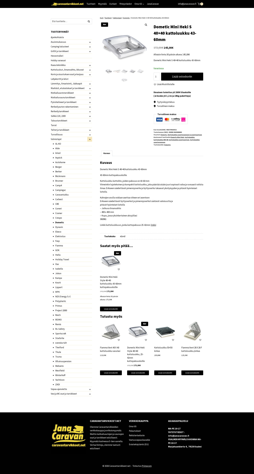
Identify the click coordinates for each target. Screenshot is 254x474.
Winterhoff (60, 375)
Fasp (57, 241)
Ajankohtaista (57, 37)
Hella (57, 254)
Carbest (59, 199)
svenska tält (61, 342)
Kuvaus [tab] (106, 153)
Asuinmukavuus (58, 41)
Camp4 (58, 185)
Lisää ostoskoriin (182, 76)
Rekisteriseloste (137, 435)
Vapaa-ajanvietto (59, 389)
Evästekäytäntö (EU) (139, 444)
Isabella (59, 268)
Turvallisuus (57, 134)
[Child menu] (89, 42)
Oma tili (132, 426)
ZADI (57, 384)
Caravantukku (62, 194)
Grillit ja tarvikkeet (60, 51)
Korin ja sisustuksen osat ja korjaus (67, 74)
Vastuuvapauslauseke (139, 439)
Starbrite (59, 338)
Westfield (60, 370)
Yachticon (59, 379)
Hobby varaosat (58, 60)
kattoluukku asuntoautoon (179, 140)
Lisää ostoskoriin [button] (111, 309)
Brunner (59, 180)
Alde (57, 148)
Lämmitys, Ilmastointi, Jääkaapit (66, 83)
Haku (89, 21)
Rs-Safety (60, 328)
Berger (58, 166)
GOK (57, 250)
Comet (58, 208)
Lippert (58, 287)
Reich (58, 315)
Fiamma (59, 245)
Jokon (58, 273)
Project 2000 (61, 310)
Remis (58, 324)
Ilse (57, 264)
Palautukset (135, 430)
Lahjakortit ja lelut (59, 79)
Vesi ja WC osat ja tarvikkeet (64, 393)
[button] (146, 24)
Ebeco (58, 231)
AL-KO (58, 143)
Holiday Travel (62, 259)
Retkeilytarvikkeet (60, 111)
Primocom (147, 465)
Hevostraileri (57, 55)
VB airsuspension (63, 361)
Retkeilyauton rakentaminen (64, 106)
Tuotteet (91, 3)
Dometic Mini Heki (177, 137)
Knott (58, 282)
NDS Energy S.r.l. (63, 296)
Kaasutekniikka (58, 65)
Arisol (58, 153)
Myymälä (102, 3)
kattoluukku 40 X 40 (161, 140)
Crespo (58, 217)
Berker (58, 171)
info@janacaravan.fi (187, 3)
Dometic (164, 135)
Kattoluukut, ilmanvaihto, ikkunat (67, 69)
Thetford (59, 347)
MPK (57, 291)
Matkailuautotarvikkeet (62, 92)
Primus (58, 305)
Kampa (58, 278)
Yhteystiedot (125, 3)
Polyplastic (60, 301)
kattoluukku (189, 137)
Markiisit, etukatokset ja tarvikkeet (68, 88)
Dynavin (59, 227)
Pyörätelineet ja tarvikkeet (63, 102)
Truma (58, 356)
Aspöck (58, 157)
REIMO (58, 319)
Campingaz (60, 190)
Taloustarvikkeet (59, 120)
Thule (58, 352)
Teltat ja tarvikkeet (60, 129)
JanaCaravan (153, 3)
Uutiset (113, 3)
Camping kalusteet (60, 46)
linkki (153, 225)
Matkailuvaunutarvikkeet (63, 97)
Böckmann (60, 176)
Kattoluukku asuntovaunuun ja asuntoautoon (185, 135)
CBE (57, 203)
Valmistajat (56, 139)
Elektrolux (60, 236)
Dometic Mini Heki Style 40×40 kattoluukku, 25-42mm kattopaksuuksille (136, 354)
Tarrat (54, 125)
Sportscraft (60, 333)
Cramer (58, 213)
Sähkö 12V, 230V (58, 116)
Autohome (60, 162)
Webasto (59, 365)
